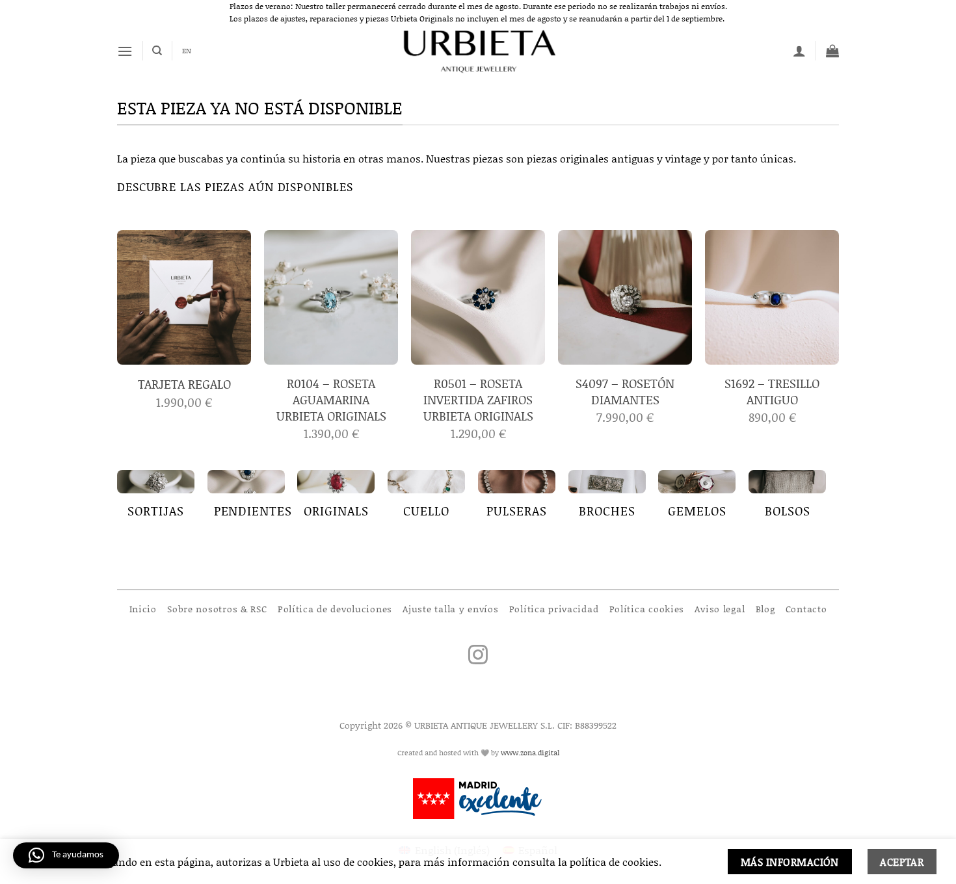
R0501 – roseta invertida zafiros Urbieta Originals (478, 400)
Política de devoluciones (335, 609)
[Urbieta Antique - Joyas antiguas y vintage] (478, 51)
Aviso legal (720, 609)
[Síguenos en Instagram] (478, 656)
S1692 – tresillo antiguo (771, 392)
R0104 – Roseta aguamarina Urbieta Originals (331, 400)
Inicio (143, 609)
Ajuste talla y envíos (450, 609)
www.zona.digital (530, 753)
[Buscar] (157, 50)
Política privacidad (554, 609)
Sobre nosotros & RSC (217, 609)
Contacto (806, 609)
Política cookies (647, 609)
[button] (125, 51)
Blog (765, 609)
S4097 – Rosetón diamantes (625, 392)
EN (186, 51)
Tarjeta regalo (184, 384)
